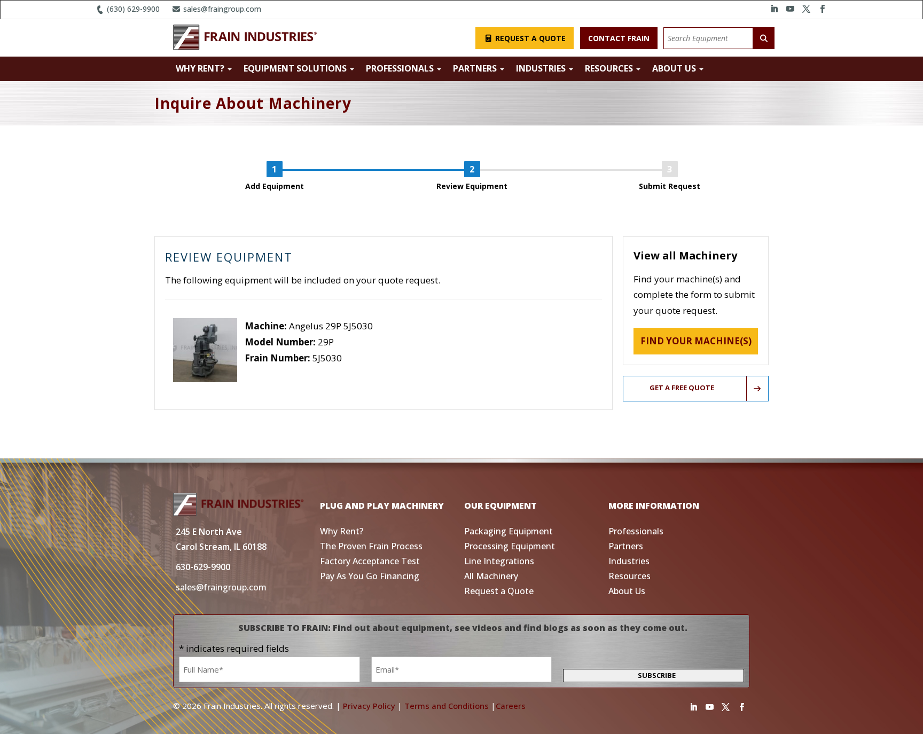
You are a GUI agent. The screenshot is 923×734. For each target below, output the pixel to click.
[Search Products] (764, 38)
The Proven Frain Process (371, 546)
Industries (542, 68)
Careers (511, 705)
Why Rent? (201, 68)
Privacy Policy (369, 705)
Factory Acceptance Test (370, 561)
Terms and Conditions (446, 705)
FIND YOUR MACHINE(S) (696, 341)
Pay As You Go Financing (369, 576)
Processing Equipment (509, 546)
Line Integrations (499, 561)
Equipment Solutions (296, 68)
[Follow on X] (806, 9)
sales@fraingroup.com (221, 9)
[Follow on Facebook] (822, 9)
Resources (610, 68)
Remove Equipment (286, 373)
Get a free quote (682, 387)
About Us (675, 68)
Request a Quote (529, 38)
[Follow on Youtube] (790, 9)
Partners (476, 68)
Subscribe (657, 675)
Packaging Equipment (508, 531)
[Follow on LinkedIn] (774, 9)
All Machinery (491, 576)
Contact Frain (619, 38)
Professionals (401, 68)
